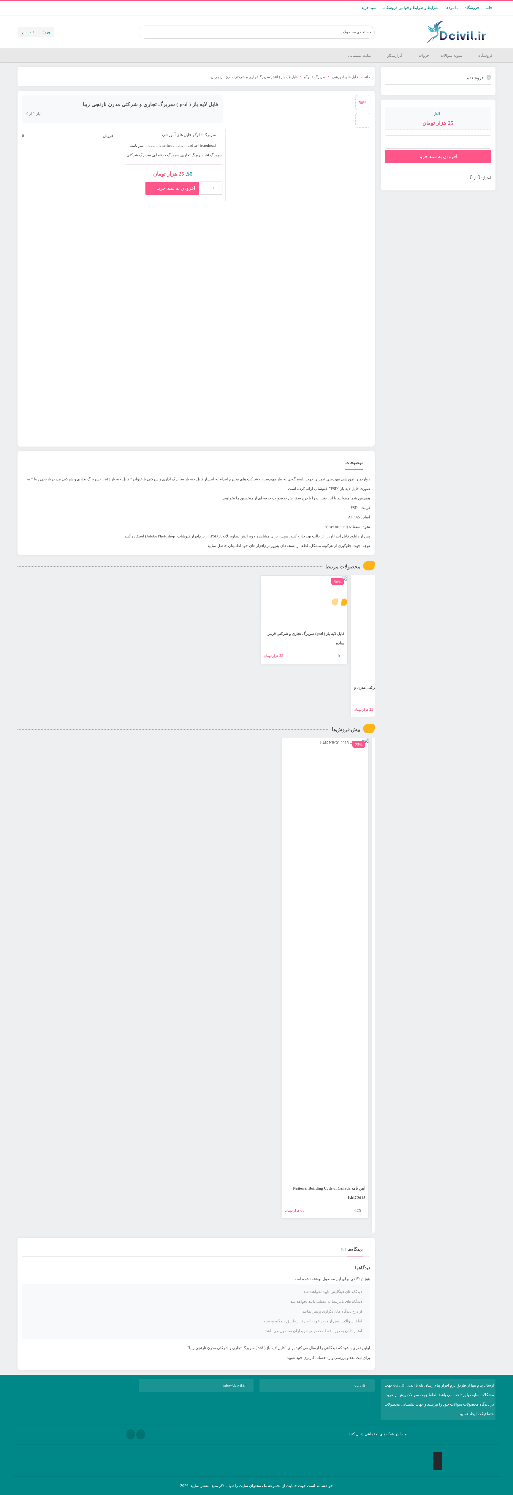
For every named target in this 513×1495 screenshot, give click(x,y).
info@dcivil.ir (234, 1385)
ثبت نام (28, 32)
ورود (46, 32)
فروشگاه (472, 7)
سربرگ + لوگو (315, 77)
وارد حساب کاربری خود (314, 1357)
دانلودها (451, 7)
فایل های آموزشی (345, 77)
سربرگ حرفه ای (166, 155)
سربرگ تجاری (192, 155)
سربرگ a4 (213, 155)
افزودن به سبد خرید (438, 156)
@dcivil (361, 1385)
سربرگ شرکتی (138, 155)
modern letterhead (160, 145)
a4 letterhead (205, 145)
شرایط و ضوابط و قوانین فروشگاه (410, 7)
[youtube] (130, 1434)
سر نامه (137, 145)
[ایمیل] (140, 1434)
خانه (489, 7)
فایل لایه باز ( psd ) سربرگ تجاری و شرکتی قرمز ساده (333, 638)
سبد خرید (368, 7)
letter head (184, 145)
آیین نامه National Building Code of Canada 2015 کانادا (335, 1193)
